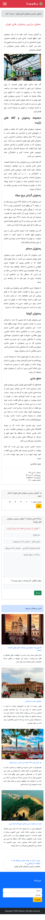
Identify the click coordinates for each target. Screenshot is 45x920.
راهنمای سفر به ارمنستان (33, 701)
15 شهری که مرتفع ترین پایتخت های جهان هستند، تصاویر (24, 648)
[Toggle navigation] (4, 3)
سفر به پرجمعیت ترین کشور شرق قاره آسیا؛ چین (25, 824)
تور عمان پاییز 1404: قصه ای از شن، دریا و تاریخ (26, 762)
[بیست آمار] (35, 4)
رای (38, 505)
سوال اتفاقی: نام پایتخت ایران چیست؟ (26, 580)
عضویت (37, 899)
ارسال (38, 592)
